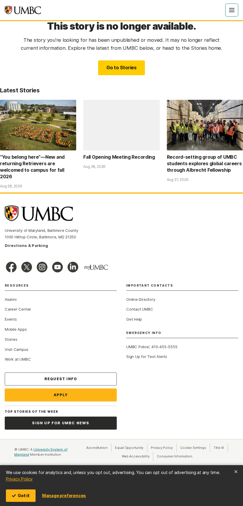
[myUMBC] (96, 267)
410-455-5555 (164, 346)
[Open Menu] (231, 10)
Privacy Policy (19, 478)
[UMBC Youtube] (57, 267)
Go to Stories (121, 67)
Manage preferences (64, 495)
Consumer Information (174, 456)
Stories (11, 339)
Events (11, 319)
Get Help (134, 319)
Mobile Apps (16, 329)
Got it (24, 495)
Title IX (221, 448)
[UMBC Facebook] (11, 267)
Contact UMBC (139, 309)
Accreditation (97, 448)
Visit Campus (16, 349)
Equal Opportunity (131, 448)
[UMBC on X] (26, 267)
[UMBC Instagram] (42, 267)
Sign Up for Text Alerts (146, 356)
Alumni (11, 299)
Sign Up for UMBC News (60, 423)
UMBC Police (137, 346)
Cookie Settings (193, 448)
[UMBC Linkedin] (72, 267)
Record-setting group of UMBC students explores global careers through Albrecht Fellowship (204, 163)
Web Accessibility (137, 456)
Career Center (18, 309)
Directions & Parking (26, 245)
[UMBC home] (23, 10)
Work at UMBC (18, 359)
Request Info (60, 379)
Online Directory (140, 299)
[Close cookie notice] (236, 472)
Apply (61, 395)
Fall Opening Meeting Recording (119, 157)
